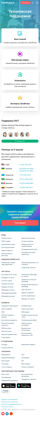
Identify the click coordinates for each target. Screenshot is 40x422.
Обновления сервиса (28, 344)
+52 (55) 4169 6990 (26, 183)
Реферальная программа (9, 380)
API (22, 361)
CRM (2, 312)
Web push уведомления (9, 334)
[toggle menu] (37, 3)
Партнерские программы (12, 371)
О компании (7, 341)
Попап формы (5, 337)
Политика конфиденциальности (11, 404)
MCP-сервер (25, 364)
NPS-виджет (25, 312)
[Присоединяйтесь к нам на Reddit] (11, 413)
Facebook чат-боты (7, 284)
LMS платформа (6, 309)
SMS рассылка (6, 328)
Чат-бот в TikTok (6, 281)
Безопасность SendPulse (9, 402)
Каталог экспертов (27, 367)
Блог (22, 354)
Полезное (5, 351)
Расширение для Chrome (29, 249)
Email (3, 235)
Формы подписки (7, 250)
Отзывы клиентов (7, 347)
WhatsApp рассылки (8, 296)
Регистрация (25, 3)
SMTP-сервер (5, 241)
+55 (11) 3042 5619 (26, 179)
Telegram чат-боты (7, 287)
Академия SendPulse (8, 358)
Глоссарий (4, 364)
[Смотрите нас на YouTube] (3, 413)
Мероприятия (5, 354)
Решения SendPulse (10, 259)
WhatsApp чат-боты (7, 290)
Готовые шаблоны (27, 241)
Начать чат (21, 141)
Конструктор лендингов (9, 320)
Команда (4, 344)
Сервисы (5, 303)
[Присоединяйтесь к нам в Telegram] (7, 413)
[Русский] (33, 2)
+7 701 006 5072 (25, 175)
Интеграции (25, 358)
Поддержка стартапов (28, 379)
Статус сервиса (6, 367)
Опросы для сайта (27, 309)
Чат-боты (5, 271)
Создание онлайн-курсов (9, 306)
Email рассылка (6, 238)
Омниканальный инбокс (29, 320)
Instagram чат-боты (7, 278)
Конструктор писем (7, 247)
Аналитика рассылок (28, 238)
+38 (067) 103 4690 (26, 171)
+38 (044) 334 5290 (26, 169)
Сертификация (6, 377)
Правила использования (9, 399)
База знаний (5, 361)
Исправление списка (8, 244)
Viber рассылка (6, 331)
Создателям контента (28, 267)
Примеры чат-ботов (27, 299)
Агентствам (5, 374)
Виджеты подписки (27, 293)
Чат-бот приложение (28, 296)
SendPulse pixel (26, 306)
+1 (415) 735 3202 (25, 165)
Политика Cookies (7, 407)
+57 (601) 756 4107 (26, 187)
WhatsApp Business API (9, 293)
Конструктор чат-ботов (9, 274)
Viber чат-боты (26, 289)
